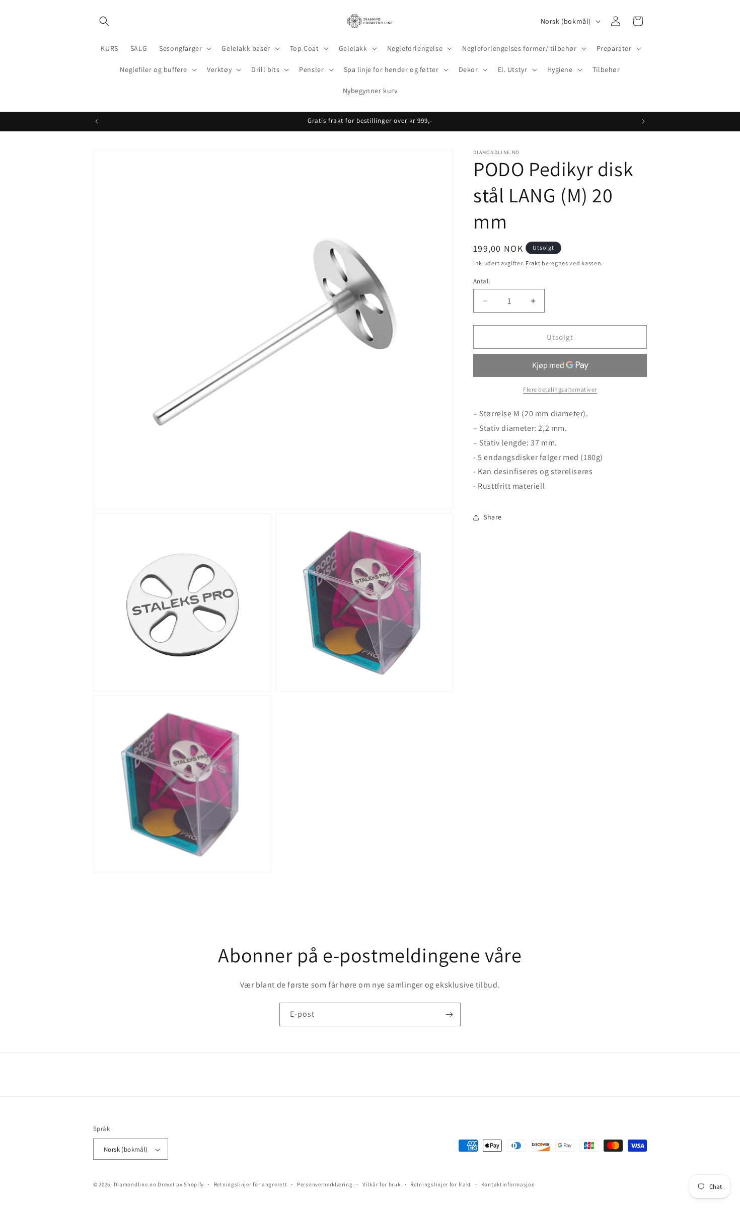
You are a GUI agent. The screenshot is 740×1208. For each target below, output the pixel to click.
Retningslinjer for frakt (440, 1184)
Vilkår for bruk (381, 1184)
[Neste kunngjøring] (643, 121)
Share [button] (492, 516)
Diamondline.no (135, 1184)
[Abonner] (449, 1014)
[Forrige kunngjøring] (97, 121)
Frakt (533, 263)
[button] (104, 21)
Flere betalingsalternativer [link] (560, 389)
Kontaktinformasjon (508, 1184)
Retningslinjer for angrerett (250, 1184)
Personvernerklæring (324, 1184)
